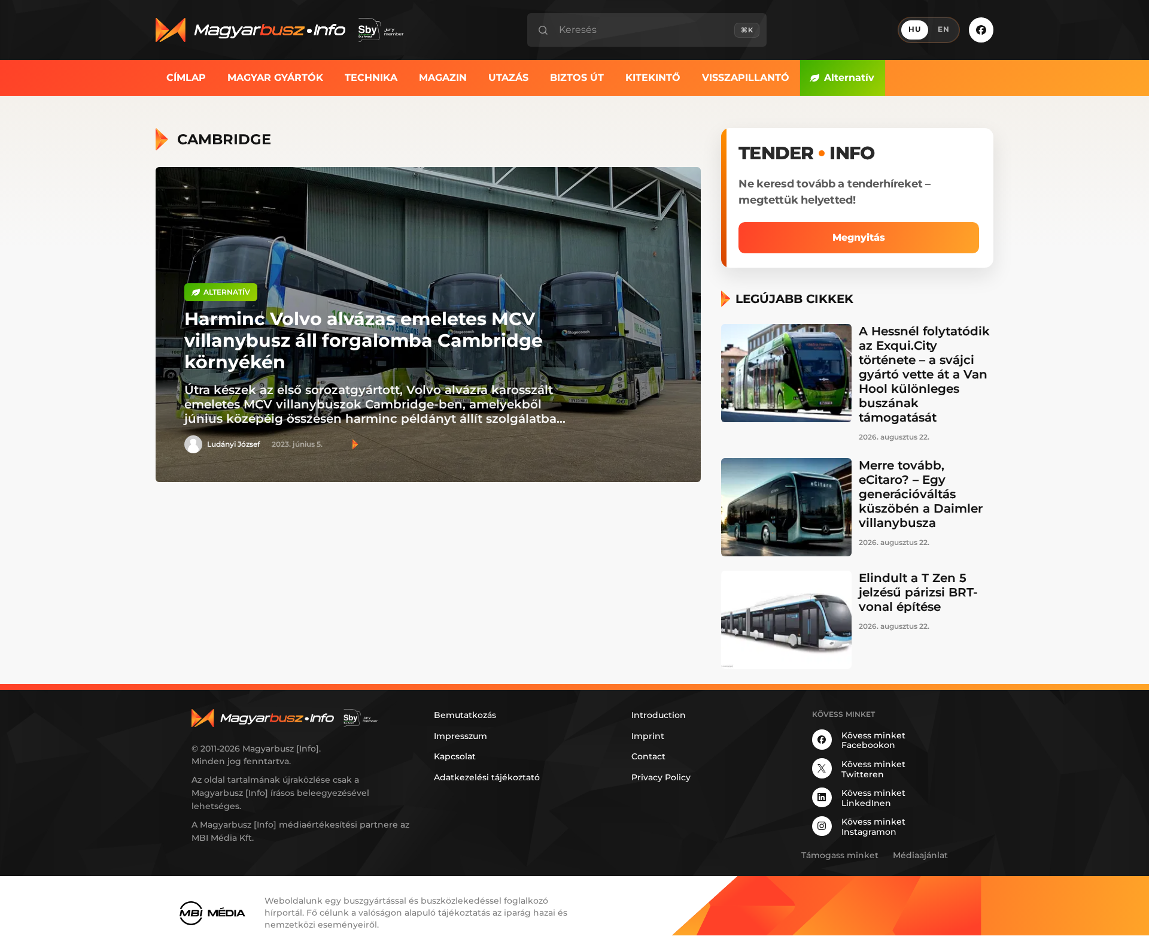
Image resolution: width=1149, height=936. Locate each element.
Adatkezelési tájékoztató (487, 777)
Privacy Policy (661, 777)
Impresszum (460, 736)
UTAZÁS (508, 77)
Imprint (647, 736)
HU (914, 29)
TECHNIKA (371, 77)
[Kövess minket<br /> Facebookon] (981, 29)
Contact (648, 756)
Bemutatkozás (465, 715)
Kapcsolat (455, 756)
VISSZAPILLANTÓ (745, 77)
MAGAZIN (443, 77)
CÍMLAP (186, 77)
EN (944, 29)
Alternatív (849, 77)
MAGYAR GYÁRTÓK (275, 77)
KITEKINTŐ (652, 77)
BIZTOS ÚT (577, 77)
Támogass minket (840, 855)
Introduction (658, 715)
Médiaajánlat (920, 855)
